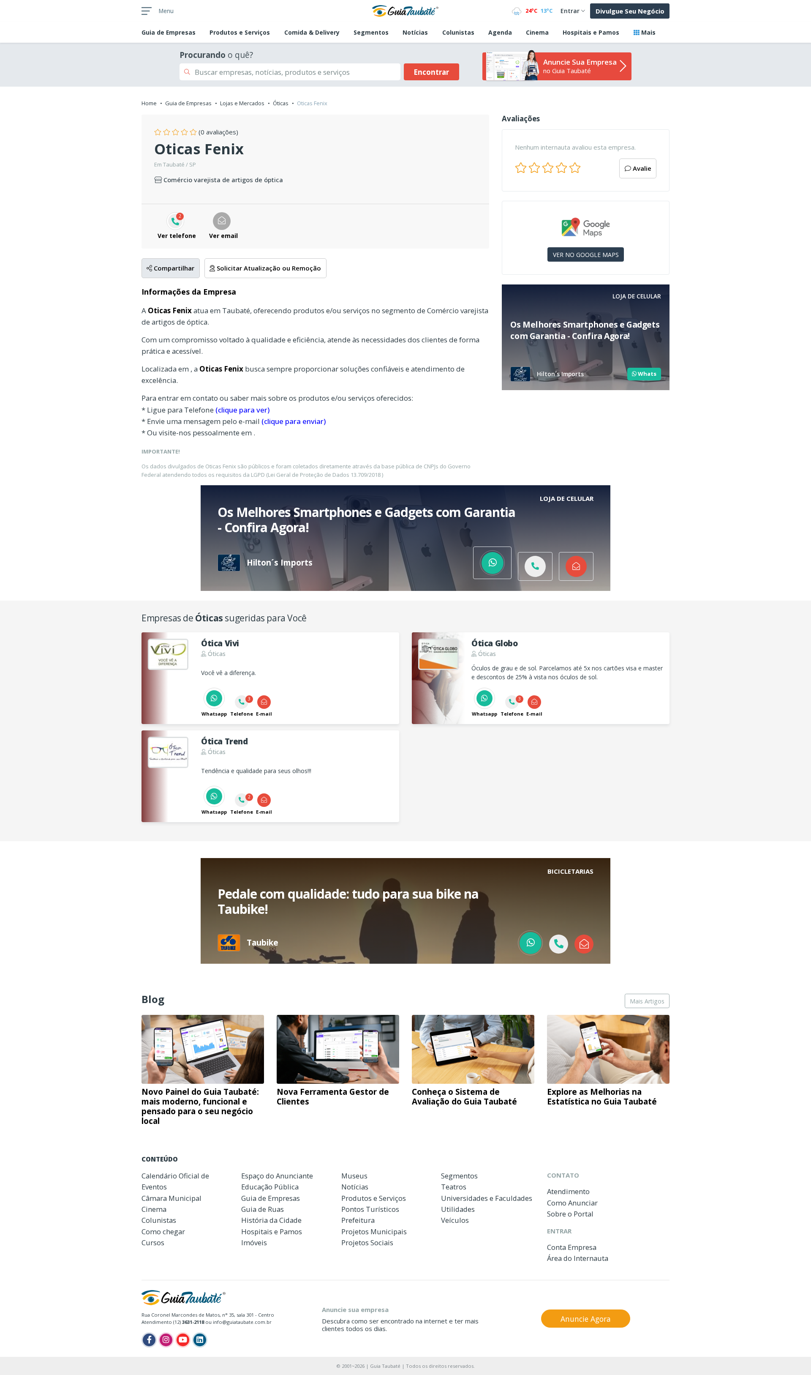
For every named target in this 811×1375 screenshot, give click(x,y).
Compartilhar (173, 268)
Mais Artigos (647, 1001)
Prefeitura (358, 1220)
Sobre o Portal (570, 1214)
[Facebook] (149, 1340)
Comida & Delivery (312, 32)
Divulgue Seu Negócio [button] (630, 11)
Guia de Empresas (188, 103)
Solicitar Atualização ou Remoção (268, 268)
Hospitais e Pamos (591, 32)
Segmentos (371, 32)
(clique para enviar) (293, 421)
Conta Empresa (571, 1247)
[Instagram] (166, 1340)
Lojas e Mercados (242, 103)
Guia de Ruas (262, 1209)
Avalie (641, 168)
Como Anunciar (572, 1203)
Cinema (537, 32)
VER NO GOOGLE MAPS (586, 255)
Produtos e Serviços (240, 32)
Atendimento (568, 1191)
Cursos (153, 1242)
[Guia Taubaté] (405, 10)
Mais (648, 32)
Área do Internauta (577, 1258)
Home (149, 103)
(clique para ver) (242, 410)
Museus (354, 1176)
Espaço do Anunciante (277, 1176)
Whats (646, 373)
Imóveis (254, 1242)
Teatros (453, 1187)
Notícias (415, 32)
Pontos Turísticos (370, 1209)
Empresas (169, 32)
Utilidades (458, 1209)
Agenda (500, 32)
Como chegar (163, 1231)
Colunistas (458, 32)
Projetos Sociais (367, 1242)
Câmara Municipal (171, 1198)
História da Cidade (271, 1220)
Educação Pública (270, 1187)
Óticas (280, 103)
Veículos (455, 1220)
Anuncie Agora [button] (586, 1319)
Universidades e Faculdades (486, 1198)
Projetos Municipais (374, 1231)
